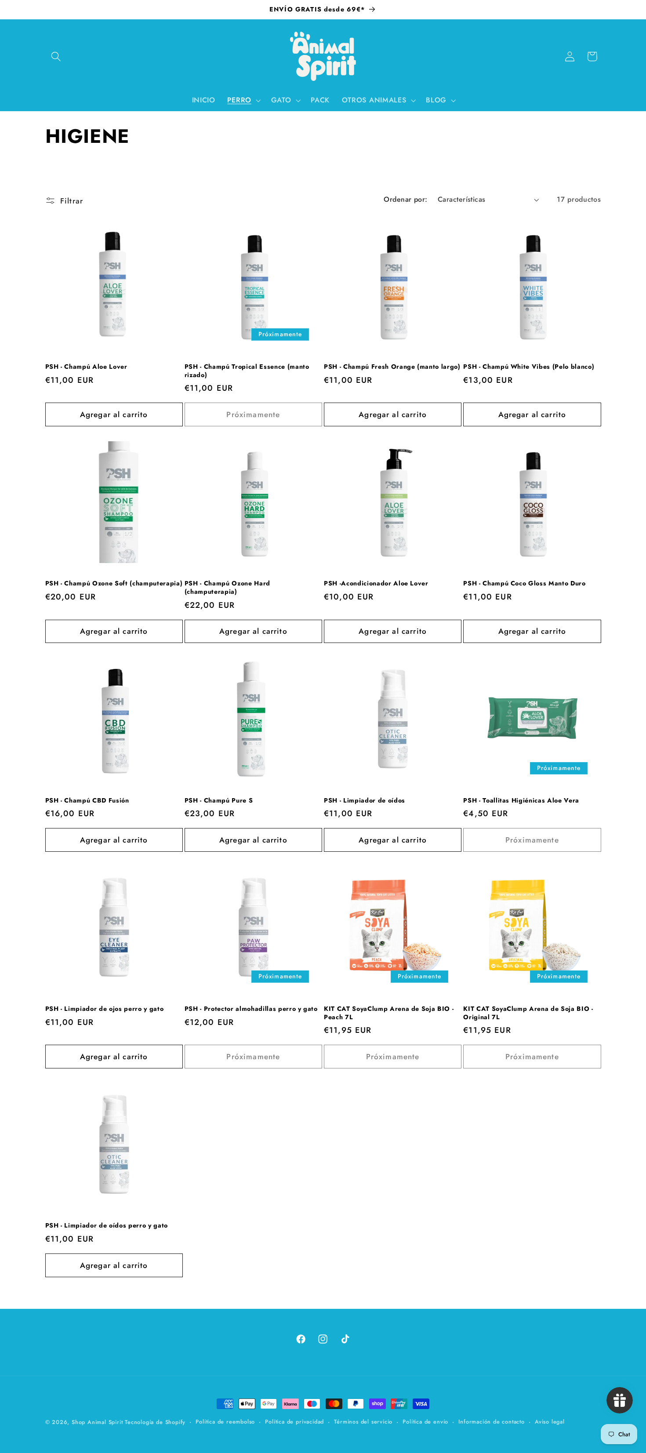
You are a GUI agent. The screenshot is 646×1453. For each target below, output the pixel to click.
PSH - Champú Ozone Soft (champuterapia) (114, 583)
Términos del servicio (363, 1421)
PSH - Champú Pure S (219, 800)
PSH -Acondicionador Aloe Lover (376, 583)
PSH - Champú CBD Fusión (87, 800)
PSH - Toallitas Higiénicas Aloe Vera (521, 800)
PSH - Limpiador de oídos (364, 800)
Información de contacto (491, 1421)
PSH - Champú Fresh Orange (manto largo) (392, 367)
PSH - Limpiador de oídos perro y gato (106, 1225)
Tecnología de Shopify (155, 1422)
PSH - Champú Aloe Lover (86, 367)
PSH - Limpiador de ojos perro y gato (104, 1009)
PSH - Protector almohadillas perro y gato (251, 1009)
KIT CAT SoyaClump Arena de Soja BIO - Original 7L (528, 1013)
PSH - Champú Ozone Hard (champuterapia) (227, 587)
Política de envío (425, 1421)
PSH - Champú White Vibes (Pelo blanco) (528, 367)
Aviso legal (550, 1421)
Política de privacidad (294, 1421)
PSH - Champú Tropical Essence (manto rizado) (247, 371)
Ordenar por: (406, 199)
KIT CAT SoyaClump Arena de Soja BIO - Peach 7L (389, 1013)
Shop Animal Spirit (98, 1422)
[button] (56, 56)
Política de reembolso (225, 1421)
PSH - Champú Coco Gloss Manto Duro (524, 583)
